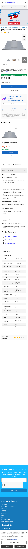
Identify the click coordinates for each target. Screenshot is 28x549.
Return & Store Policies (7, 521)
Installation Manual (10, 240)
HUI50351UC (7, 82)
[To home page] (10, 2)
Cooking (9, 27)
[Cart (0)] (25, 2)
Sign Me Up (14, 490)
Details (23, 75)
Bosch (8, 81)
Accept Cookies (20, 546)
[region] (14, 539)
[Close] (26, 532)
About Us (3, 512)
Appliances (3, 27)
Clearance (4, 508)
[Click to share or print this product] (24, 36)
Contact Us (4, 515)
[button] (2, 2)
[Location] (17, 2)
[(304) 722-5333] (21, 2)
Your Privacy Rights (13, 542)
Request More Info (15, 90)
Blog (2, 517)
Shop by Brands (5, 519)
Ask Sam (14, 108)
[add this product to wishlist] (24, 39)
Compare (10, 155)
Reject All (7, 546)
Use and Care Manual (11, 236)
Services (3, 510)
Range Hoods (15, 27)
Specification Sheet (10, 243)
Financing (4, 513)
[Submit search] (24, 7)
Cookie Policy (14, 539)
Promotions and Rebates (7, 506)
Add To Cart (14, 86)
